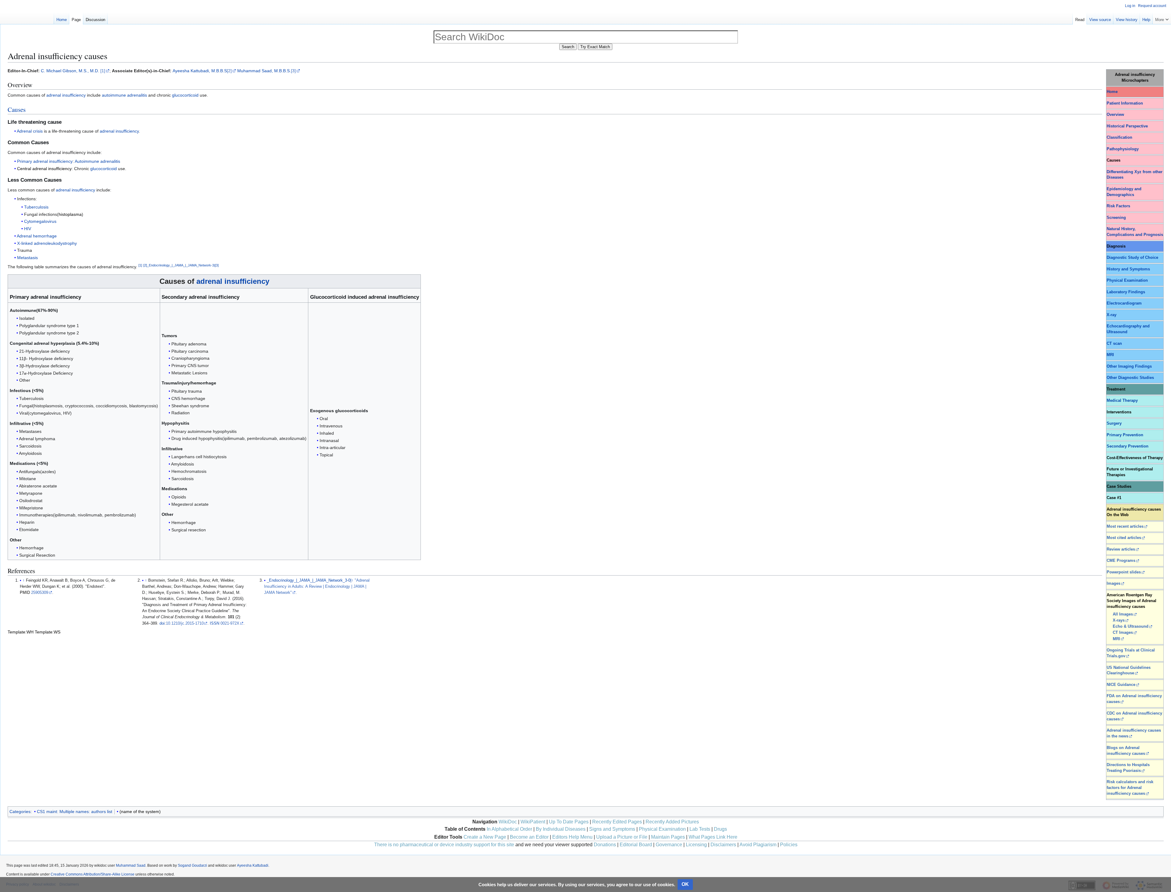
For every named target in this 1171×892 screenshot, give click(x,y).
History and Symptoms (1128, 269)
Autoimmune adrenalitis (97, 161)
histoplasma (70, 214)
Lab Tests (699, 829)
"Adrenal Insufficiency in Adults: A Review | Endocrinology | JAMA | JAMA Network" (317, 586)
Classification (1119, 137)
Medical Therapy (1122, 400)
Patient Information (1125, 103)
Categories (19, 811)
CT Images (1123, 632)
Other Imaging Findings (1129, 366)
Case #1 (1114, 498)
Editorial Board (636, 844)
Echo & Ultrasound (1130, 626)
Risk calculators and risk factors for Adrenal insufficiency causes (1130, 788)
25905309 (39, 593)
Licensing (696, 844)
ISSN (214, 623)
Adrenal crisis (30, 131)
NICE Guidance (1121, 685)
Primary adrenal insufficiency (45, 161)
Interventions (1119, 412)
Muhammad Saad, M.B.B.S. (264, 70)
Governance (669, 844)
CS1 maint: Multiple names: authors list (74, 811)
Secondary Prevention (1127, 446)
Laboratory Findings (1126, 292)
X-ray (1111, 315)
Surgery (1114, 423)
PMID (25, 593)
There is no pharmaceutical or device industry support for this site (444, 844)
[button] (1162, 18)
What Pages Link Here (713, 837)
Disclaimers (723, 844)
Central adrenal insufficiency (44, 168)
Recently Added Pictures (672, 821)
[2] (229, 70)
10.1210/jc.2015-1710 (185, 623)
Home (1112, 92)
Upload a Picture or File (621, 837)
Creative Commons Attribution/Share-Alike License (92, 874)
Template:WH (21, 632)
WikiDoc (508, 821)
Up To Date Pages (569, 821)
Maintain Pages (668, 837)
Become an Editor (529, 837)
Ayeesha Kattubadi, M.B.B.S (200, 70)
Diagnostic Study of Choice (1132, 257)
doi (162, 623)
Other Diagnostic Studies (1130, 378)
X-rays (1119, 620)
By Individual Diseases (561, 829)
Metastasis (27, 257)
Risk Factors (1118, 206)
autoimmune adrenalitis (124, 95)
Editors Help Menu (572, 837)
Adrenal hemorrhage (37, 236)
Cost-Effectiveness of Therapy (1135, 458)
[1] (102, 70)
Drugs (720, 829)
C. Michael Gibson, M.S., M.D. (70, 70)
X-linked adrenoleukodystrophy (47, 243)
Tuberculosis (36, 207)
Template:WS (47, 632)
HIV (27, 228)
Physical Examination (1127, 280)
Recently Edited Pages (617, 821)
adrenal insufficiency (66, 95)
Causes (17, 109)
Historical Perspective (1127, 126)
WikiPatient (533, 821)
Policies (788, 844)
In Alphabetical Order (509, 829)
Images (1113, 583)
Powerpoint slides (1124, 572)
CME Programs (1121, 560)
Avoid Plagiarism (757, 844)
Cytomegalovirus (40, 221)
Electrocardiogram (1124, 303)
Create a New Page (485, 837)
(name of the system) (140, 811)
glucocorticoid (185, 95)
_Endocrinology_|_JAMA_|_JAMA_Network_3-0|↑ (310, 580)
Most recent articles (1125, 526)
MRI (1110, 355)
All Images (1123, 614)
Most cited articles (1124, 538)
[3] (293, 70)
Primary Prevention (1125, 435)
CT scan (1114, 343)
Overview (1115, 114)
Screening (1116, 218)
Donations (605, 844)
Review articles (1121, 549)
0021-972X (229, 623)
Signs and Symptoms (612, 829)
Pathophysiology (1123, 149)
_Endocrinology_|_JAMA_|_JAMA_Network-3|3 (183, 265)
